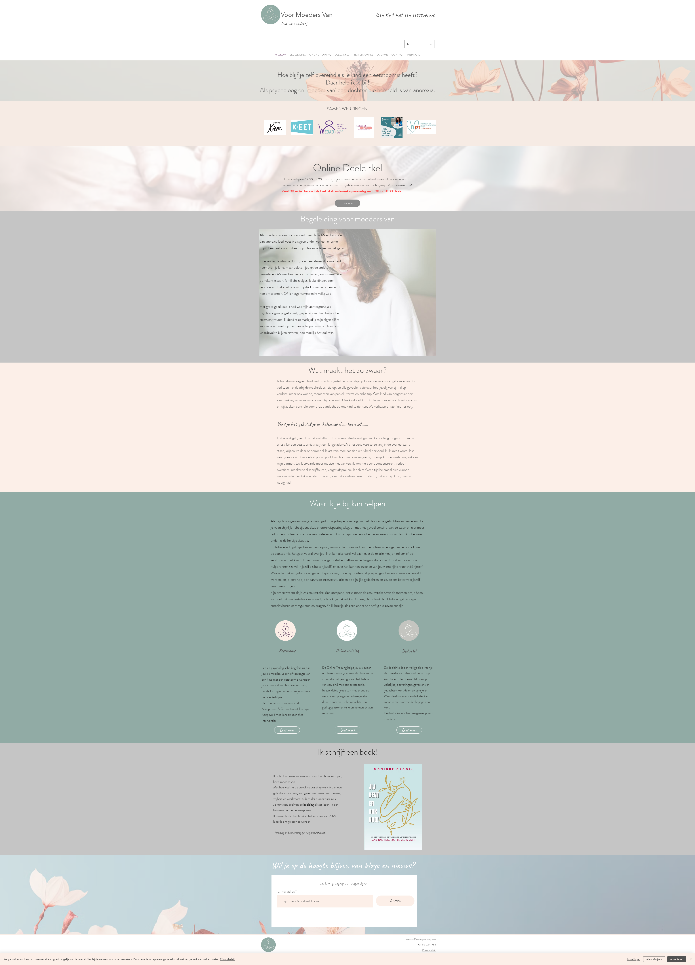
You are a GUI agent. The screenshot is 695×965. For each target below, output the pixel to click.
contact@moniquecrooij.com (421, 939)
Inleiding (308, 804)
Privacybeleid (429, 950)
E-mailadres (286, 891)
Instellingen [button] (633, 959)
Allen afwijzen (654, 959)
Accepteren (676, 959)
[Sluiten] (690, 959)
